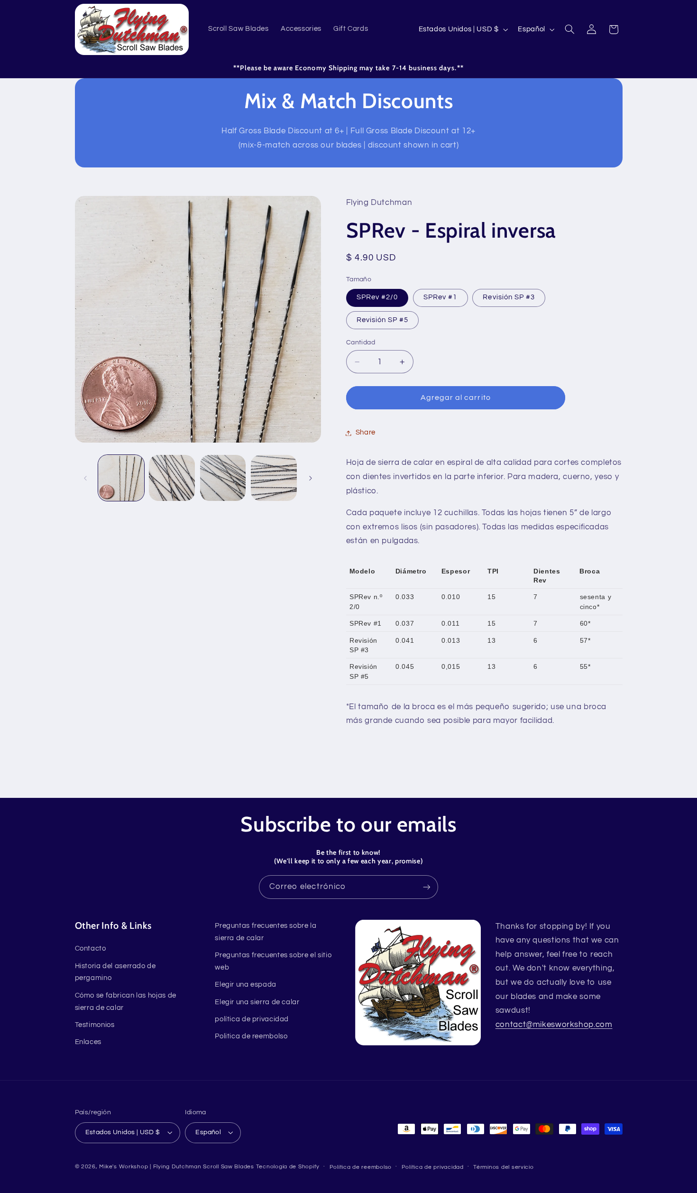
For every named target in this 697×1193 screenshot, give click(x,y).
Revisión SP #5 (383, 320)
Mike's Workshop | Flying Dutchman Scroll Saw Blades (176, 1166)
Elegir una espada (245, 984)
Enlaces (88, 1041)
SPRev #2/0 (377, 297)
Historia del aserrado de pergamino (115, 972)
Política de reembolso (361, 1167)
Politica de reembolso (251, 1036)
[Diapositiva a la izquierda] (85, 478)
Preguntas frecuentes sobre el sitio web (273, 961)
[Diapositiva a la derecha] (310, 478)
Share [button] (366, 432)
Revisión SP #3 (509, 297)
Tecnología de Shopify (288, 1166)
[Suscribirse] (427, 886)
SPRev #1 (440, 297)
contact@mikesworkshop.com (554, 1024)
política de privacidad (252, 1019)
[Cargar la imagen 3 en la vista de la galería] (223, 478)
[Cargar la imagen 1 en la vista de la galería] (121, 478)
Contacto (90, 948)
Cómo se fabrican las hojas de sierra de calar (125, 1001)
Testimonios (95, 1024)
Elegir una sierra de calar (257, 1002)
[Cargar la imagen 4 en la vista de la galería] (274, 478)
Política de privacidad (433, 1167)
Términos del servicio (503, 1167)
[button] (569, 29)
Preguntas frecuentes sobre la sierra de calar (265, 932)
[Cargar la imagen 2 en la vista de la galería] (172, 478)
